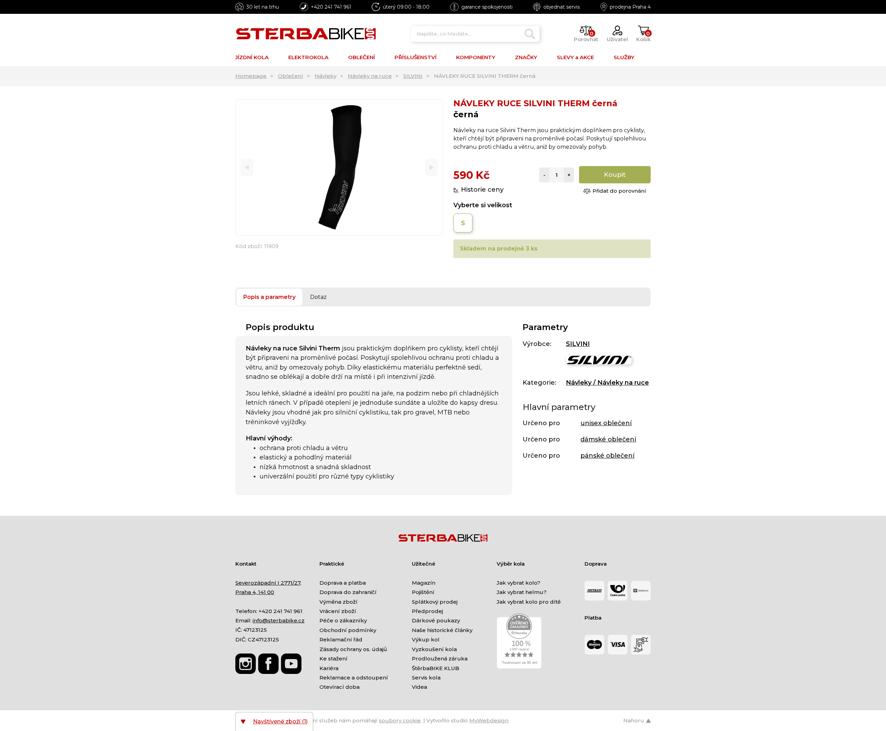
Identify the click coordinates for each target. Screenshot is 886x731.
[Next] (431, 167)
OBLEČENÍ (361, 57)
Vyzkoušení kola (434, 649)
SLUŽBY (624, 57)
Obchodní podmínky (347, 630)
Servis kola (426, 677)
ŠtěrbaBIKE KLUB (435, 668)
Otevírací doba (339, 687)
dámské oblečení (608, 439)
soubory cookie (400, 720)
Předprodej (427, 611)
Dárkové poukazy (436, 620)
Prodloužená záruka (440, 658)
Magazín (423, 582)
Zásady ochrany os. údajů (353, 649)
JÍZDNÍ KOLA (252, 57)
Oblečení (290, 76)
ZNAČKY (526, 57)
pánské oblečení (607, 455)
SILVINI (413, 76)
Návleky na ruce (370, 76)
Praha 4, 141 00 (254, 592)
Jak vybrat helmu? (521, 592)
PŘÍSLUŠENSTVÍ (415, 57)
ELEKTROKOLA (308, 57)
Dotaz (318, 297)
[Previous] (247, 167)
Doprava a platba (342, 582)
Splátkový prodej (435, 601)
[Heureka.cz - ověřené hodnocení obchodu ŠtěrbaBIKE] (519, 640)
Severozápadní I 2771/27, (268, 582)
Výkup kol (426, 639)
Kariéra (328, 668)
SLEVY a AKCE (575, 57)
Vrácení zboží (337, 611)
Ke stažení (333, 658)
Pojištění (423, 592)
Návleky (325, 76)
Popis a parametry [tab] (269, 297)
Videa (419, 687)
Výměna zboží (338, 601)
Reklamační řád (340, 639)
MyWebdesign (488, 720)
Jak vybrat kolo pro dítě (529, 601)
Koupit (615, 175)
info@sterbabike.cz (279, 620)
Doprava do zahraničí (348, 592)
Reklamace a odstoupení (353, 677)
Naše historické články (442, 630)
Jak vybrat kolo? (518, 582)
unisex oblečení (606, 423)
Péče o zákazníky (343, 620)
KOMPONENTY (475, 57)
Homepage (250, 76)
